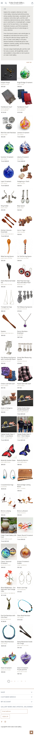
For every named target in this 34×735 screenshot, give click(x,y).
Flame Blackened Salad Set (8, 281)
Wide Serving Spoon (7, 256)
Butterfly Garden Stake (8, 460)
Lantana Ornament (23, 133)
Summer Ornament (7, 157)
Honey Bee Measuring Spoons (24, 358)
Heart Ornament (6, 668)
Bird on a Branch (22, 511)
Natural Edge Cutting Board (23, 485)
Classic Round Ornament (25, 535)
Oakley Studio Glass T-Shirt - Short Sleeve (24, 435)
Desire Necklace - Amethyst (22, 332)
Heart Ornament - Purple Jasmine (23, 669)
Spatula (3, 331)
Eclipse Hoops (5, 82)
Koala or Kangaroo (6, 408)
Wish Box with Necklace (8, 133)
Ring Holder (4, 206)
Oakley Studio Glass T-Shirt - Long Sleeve (8, 435)
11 (21, 681)
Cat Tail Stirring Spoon (24, 256)
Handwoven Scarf (6, 107)
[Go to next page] (25, 681)
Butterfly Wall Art (22, 460)
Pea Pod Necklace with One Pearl (8, 616)
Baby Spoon (21, 206)
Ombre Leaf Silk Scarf (8, 384)
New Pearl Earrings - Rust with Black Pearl (24, 281)
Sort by (29, 62)
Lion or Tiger (21, 230)
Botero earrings (22, 588)
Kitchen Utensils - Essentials (6, 231)
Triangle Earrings (6, 307)
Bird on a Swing (6, 511)
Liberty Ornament (23, 157)
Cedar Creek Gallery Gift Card (8, 536)
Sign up (5, 717)
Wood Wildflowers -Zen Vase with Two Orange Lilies (8, 589)
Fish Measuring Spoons (24, 307)
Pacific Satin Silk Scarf (24, 384)
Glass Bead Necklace (23, 615)
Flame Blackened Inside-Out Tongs (25, 642)
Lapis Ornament (6, 181)
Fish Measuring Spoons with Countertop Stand (8, 358)
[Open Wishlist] (31, 732)
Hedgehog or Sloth (23, 181)
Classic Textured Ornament (6, 562)
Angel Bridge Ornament (24, 82)
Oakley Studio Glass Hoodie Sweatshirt (23, 409)
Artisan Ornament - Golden (23, 562)
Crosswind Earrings (7, 485)
